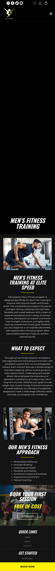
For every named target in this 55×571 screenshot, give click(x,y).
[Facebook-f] (12, 3)
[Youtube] (21, 3)
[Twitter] (17, 3)
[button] (51, 13)
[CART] (46, 3)
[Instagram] (8, 3)
